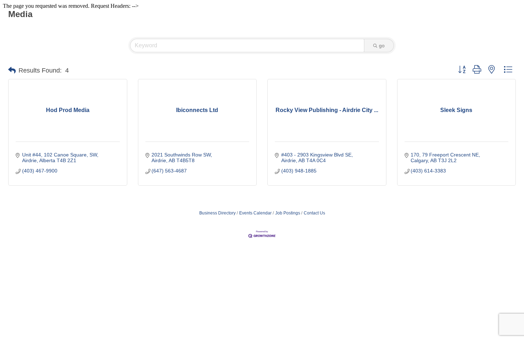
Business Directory (217, 213)
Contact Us (314, 213)
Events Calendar (255, 213)
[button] (12, 70)
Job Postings (287, 213)
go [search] (382, 45)
